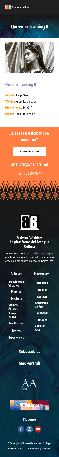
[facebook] (21, 429)
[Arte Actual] (29, 375)
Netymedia (46, 448)
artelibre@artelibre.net (29, 164)
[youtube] (38, 429)
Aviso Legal (23, 448)
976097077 (33, 173)
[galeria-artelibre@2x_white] (17, 6)
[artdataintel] (29, 401)
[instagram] (29, 429)
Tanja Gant (22, 95)
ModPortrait (29, 363)
